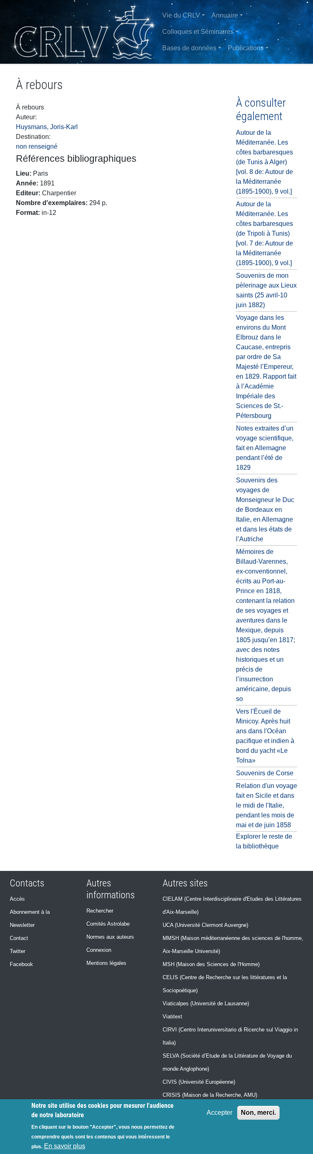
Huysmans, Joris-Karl (47, 126)
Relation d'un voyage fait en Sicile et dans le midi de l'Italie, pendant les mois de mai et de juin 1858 (266, 805)
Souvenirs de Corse (264, 773)
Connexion (98, 950)
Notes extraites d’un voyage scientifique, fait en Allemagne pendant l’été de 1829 (264, 448)
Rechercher (99, 911)
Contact (19, 938)
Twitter (17, 951)
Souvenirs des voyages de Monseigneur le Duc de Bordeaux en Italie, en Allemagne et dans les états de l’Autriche (265, 509)
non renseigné (36, 146)
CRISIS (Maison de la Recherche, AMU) (210, 1095)
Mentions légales (106, 963)
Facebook (21, 964)
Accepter (219, 1112)
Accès (17, 899)
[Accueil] (84, 32)
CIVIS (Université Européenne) (199, 1082)
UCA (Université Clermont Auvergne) (205, 925)
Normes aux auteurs (110, 937)
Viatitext (172, 1016)
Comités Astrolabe (108, 924)
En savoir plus (64, 1146)
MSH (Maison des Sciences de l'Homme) (211, 964)
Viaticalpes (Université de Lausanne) (206, 1003)
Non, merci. (258, 1112)
